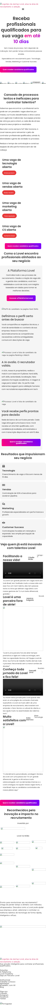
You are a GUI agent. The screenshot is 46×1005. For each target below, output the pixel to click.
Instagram (4, 995)
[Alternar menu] (23, 9)
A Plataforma (5, 972)
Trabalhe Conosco (7, 982)
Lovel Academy (6, 974)
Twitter (3, 998)
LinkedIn (3, 993)
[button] (4, 672)
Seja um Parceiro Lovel (9, 975)
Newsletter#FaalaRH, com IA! (7, 984)
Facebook (4, 997)
